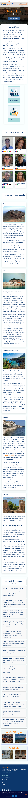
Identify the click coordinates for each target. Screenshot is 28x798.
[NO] (26, 794)
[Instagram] (4, 790)
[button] (2, 738)
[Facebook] (2, 790)
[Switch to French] (13, 3)
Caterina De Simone (20, 183)
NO (16, 796)
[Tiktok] (6, 790)
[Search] (26, 4)
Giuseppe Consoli (19, 166)
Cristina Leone (6, 149)
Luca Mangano (6, 183)
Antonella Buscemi (7, 166)
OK (12, 796)
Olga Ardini (18, 149)
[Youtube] (10, 790)
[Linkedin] (8, 790)
